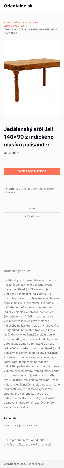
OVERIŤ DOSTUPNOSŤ (32, 171)
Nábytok (10, 192)
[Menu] (58, 6)
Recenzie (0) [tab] (32, 216)
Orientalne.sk (18, 5)
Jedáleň (24, 189)
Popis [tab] (32, 208)
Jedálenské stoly (43, 189)
